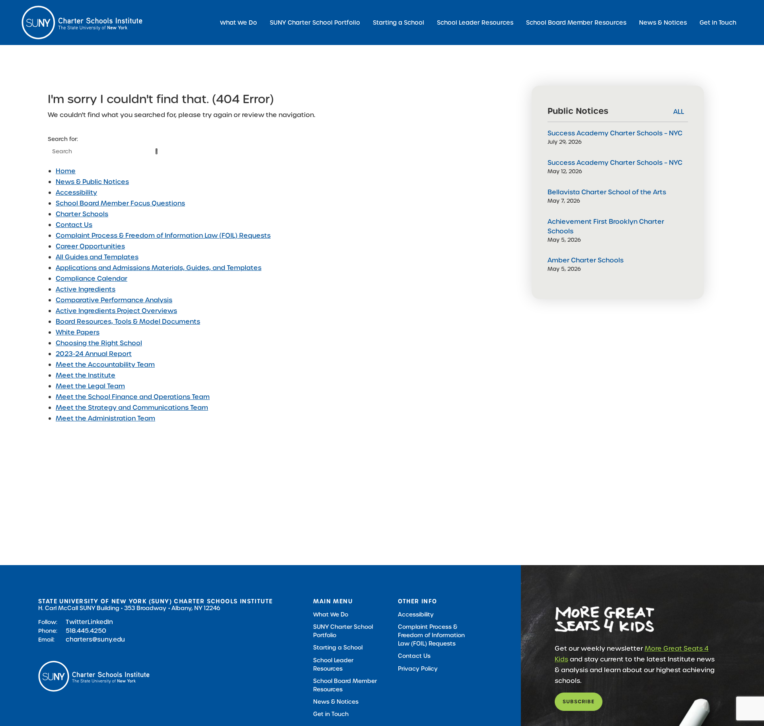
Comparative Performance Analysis (114, 300)
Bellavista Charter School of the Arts (607, 192)
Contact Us (74, 224)
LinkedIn (100, 622)
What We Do (238, 22)
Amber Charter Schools (586, 260)
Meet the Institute (85, 375)
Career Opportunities (90, 246)
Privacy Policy (418, 669)
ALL (678, 111)
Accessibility (76, 192)
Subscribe (578, 701)
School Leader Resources (475, 22)
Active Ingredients (85, 289)
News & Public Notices (92, 181)
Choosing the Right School (99, 343)
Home (66, 171)
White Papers (77, 332)
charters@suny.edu (95, 639)
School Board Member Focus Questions (120, 203)
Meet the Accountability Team (105, 364)
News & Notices (663, 22)
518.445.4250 (86, 630)
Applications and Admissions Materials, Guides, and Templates (158, 267)
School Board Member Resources (576, 22)
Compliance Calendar (91, 278)
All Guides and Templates (97, 257)
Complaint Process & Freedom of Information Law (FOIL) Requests (163, 235)
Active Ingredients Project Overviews (116, 310)
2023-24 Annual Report (94, 353)
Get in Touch (718, 22)
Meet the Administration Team (105, 418)
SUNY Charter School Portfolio (315, 22)
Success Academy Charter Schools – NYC (615, 133)
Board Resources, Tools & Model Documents (128, 321)
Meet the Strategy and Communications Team (132, 407)
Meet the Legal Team (90, 386)
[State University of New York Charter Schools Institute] (81, 22)
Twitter (77, 622)
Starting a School (398, 22)
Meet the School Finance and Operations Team (133, 396)
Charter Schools (82, 214)
